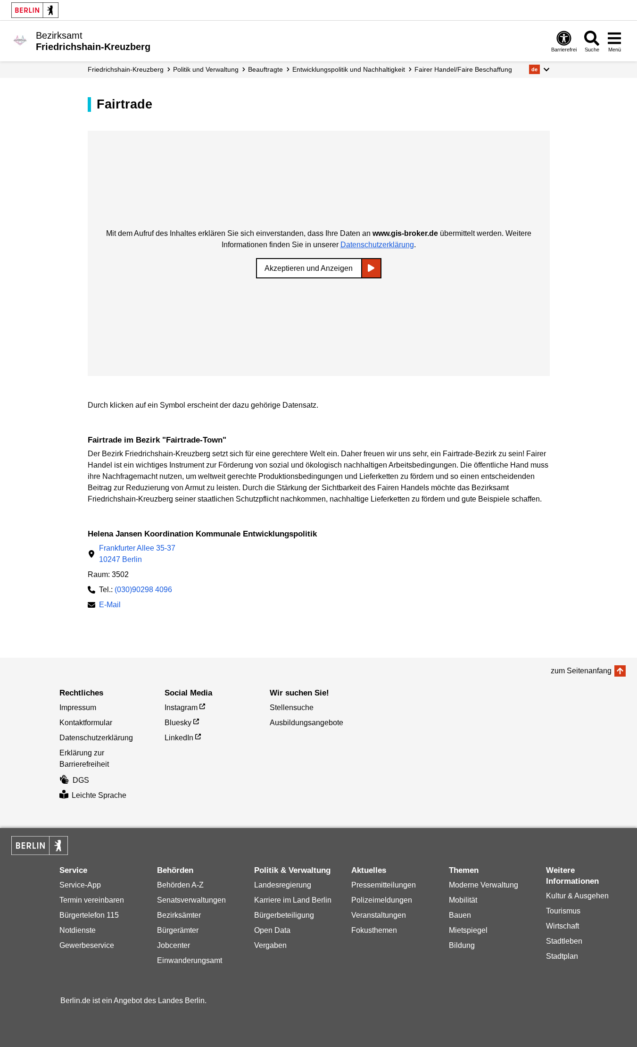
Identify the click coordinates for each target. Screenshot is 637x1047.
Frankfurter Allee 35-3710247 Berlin (137, 553)
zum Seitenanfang (581, 671)
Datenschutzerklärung (377, 245)
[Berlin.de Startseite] (34, 10)
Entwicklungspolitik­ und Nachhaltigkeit (348, 69)
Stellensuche (292, 708)
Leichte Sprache (99, 795)
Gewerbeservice (86, 945)
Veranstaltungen (378, 915)
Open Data (272, 930)
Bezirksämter (179, 915)
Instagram (181, 708)
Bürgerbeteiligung (284, 915)
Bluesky (178, 723)
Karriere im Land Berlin (292, 900)
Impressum (77, 708)
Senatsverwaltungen (191, 900)
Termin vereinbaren (91, 900)
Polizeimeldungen (381, 900)
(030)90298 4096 (143, 590)
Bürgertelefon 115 (89, 915)
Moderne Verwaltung (483, 885)
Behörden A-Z (180, 885)
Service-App (80, 885)
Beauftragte (265, 69)
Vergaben (270, 945)
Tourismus (563, 911)
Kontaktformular (85, 723)
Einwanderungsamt (189, 960)
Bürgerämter (178, 930)
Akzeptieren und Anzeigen (309, 268)
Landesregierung (282, 885)
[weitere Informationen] (20, 40)
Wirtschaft (562, 926)
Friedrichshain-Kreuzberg (126, 69)
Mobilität (463, 900)
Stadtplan (562, 956)
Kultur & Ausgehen (577, 896)
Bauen (460, 915)
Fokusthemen (374, 930)
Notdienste (77, 930)
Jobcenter (173, 945)
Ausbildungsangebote (306, 723)
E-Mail (110, 606)
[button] (539, 69)
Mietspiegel (468, 930)
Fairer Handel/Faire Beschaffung (463, 69)
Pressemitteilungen (383, 885)
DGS (81, 780)
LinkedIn (179, 738)
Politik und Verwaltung (206, 69)
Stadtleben (564, 941)
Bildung (462, 945)
